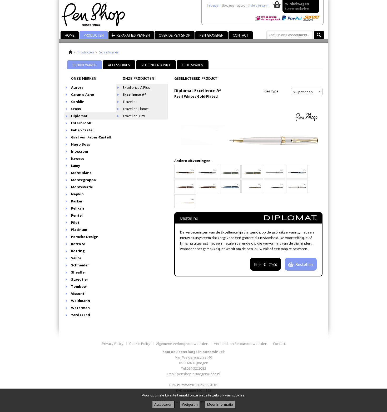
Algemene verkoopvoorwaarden (182, 343)
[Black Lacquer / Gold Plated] (185, 171)
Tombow (79, 286)
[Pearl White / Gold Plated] (185, 201)
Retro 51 (78, 243)
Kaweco (78, 158)
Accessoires (119, 65)
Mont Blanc (81, 172)
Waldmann (80, 300)
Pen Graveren (212, 35)
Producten (94, 35)
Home (70, 35)
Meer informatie (220, 404)
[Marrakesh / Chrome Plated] (185, 186)
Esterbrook (81, 123)
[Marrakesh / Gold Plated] (207, 186)
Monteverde (82, 187)
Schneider (80, 265)
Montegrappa (83, 179)
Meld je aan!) (259, 5)
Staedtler (79, 279)
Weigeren (190, 404)
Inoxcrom (79, 151)
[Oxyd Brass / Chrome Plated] (252, 186)
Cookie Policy (139, 343)
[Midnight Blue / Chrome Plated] (230, 186)
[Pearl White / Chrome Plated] (297, 186)
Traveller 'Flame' (136, 108)
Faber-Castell (83, 130)
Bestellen (304, 264)
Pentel (77, 215)
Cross (76, 108)
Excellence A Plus (136, 87)
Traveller (130, 101)
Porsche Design (84, 236)
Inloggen (214, 5)
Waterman (80, 307)
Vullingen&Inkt (156, 65)
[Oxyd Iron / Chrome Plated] (274, 186)
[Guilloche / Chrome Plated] (274, 171)
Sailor (76, 258)
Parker (77, 201)
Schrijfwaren (109, 52)
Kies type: (271, 91)
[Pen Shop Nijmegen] (96, 15)
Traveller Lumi (134, 115)
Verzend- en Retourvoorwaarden (240, 343)
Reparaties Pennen (133, 35)
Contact (241, 35)
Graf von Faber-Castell (91, 137)
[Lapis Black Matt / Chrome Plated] (297, 171)
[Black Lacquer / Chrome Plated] (207, 171)
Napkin (77, 194)
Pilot (75, 222)
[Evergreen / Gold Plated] (252, 171)
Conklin (78, 101)
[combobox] (306, 91)
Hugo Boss (80, 144)
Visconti (78, 293)
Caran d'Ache (82, 94)
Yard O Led (80, 314)
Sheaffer (78, 272)
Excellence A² (134, 94)
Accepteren (163, 404)
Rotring (78, 251)
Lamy (75, 165)
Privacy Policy (112, 343)
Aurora (77, 87)
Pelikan (77, 208)
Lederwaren (192, 65)
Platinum (79, 229)
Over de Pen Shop (174, 35)
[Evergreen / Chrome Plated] (230, 171)
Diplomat (79, 115)
